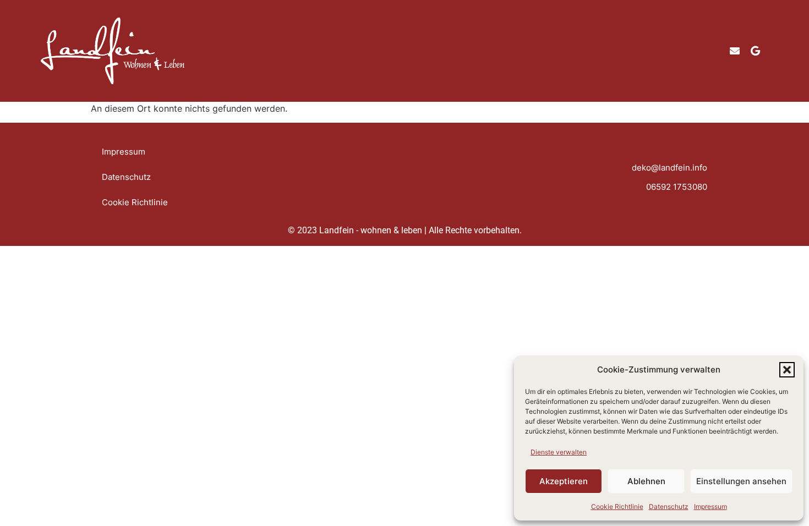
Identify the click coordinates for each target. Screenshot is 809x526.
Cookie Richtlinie (617, 506)
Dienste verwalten (559, 452)
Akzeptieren (563, 481)
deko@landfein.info (669, 167)
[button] (786, 369)
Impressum (710, 506)
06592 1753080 (676, 187)
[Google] (756, 51)
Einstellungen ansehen (741, 481)
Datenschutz (668, 506)
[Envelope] (735, 51)
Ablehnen (646, 481)
